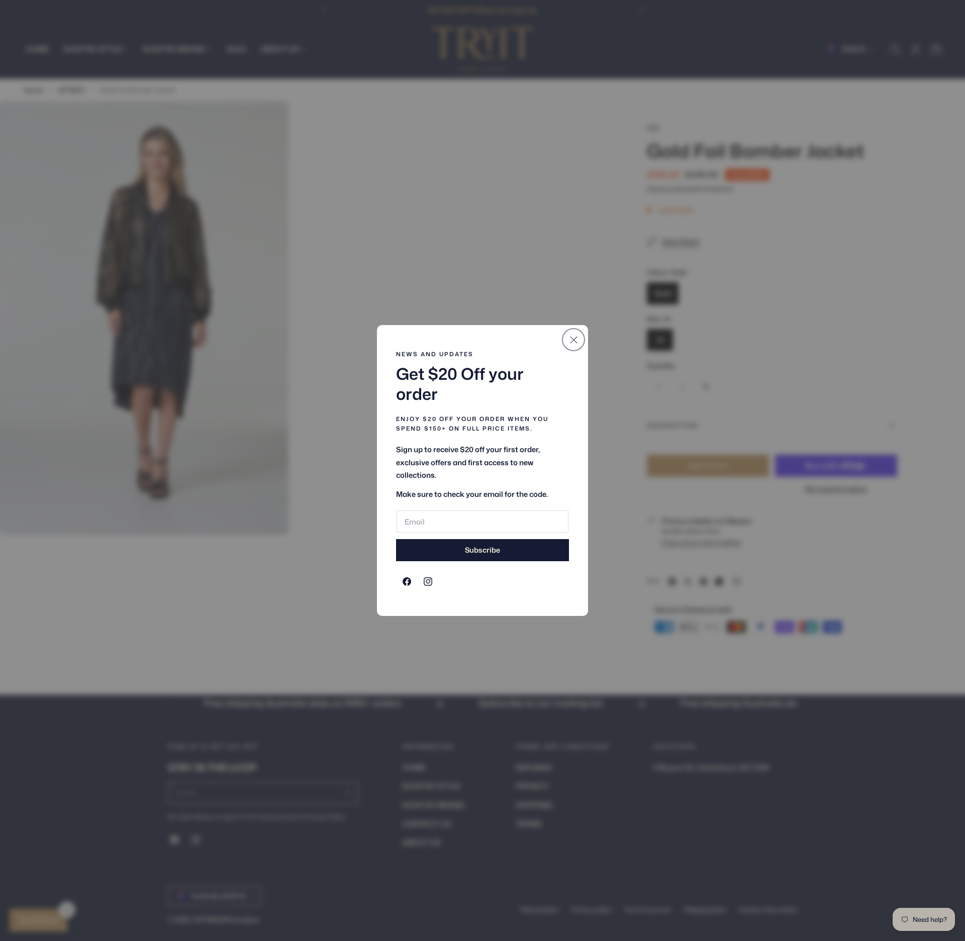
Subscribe (482, 550)
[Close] (573, 339)
